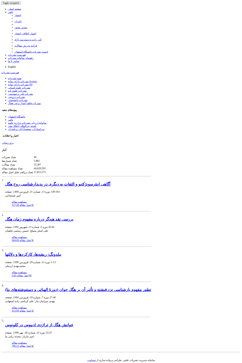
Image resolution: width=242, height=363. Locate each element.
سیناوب (91, 360)
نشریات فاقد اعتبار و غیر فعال (24, 103)
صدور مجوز (20, 27)
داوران (18, 21)
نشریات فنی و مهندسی (20, 94)
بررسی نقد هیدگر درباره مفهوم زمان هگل (39, 219)
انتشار (17, 15)
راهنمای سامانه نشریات (21, 58)
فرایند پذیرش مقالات (25, 45)
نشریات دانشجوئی (17, 100)
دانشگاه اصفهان (16, 116)
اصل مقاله (23, 205)
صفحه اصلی (14, 9)
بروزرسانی (8, 142)
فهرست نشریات (17, 55)
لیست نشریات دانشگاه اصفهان (31, 51)
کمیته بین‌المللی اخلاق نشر (22, 126)
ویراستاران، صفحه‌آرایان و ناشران (26, 129)
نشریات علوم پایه (17, 90)
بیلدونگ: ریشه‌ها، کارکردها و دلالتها (33, 254)
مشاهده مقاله (19, 202)
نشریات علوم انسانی (19, 87)
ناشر (10, 12)
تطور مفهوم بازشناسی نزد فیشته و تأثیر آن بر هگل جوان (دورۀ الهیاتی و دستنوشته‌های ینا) (78, 289)
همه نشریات (14, 78)
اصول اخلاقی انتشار (25, 33)
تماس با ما (13, 61)
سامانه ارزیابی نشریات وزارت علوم (27, 122)
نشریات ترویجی (16, 97)
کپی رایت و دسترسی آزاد (28, 39)
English (12, 66)
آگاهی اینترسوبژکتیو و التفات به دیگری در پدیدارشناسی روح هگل (57, 184)
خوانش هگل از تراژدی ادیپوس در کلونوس (39, 325)
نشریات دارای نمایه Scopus (22, 81)
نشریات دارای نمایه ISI (20, 84)
